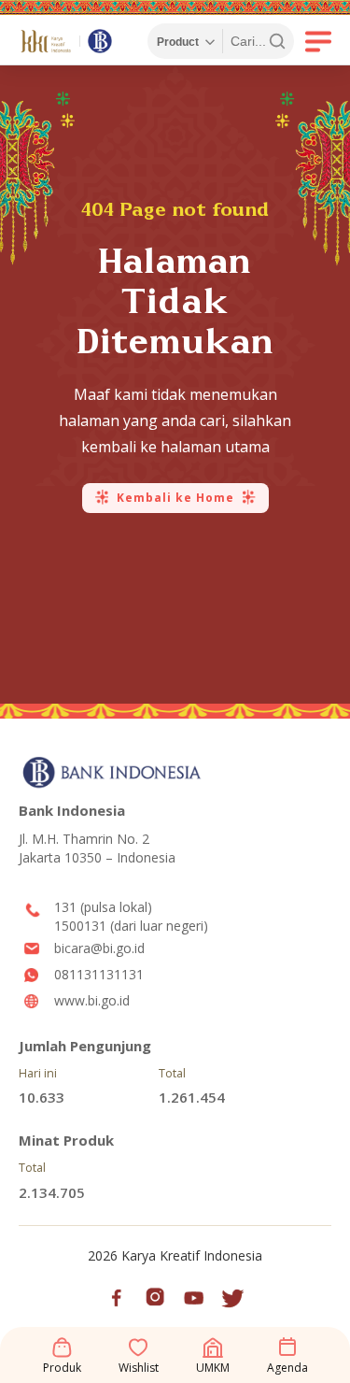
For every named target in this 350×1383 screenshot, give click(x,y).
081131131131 (99, 974)
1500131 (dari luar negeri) (131, 925)
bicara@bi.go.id (99, 948)
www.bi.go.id (92, 1000)
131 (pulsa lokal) (103, 907)
